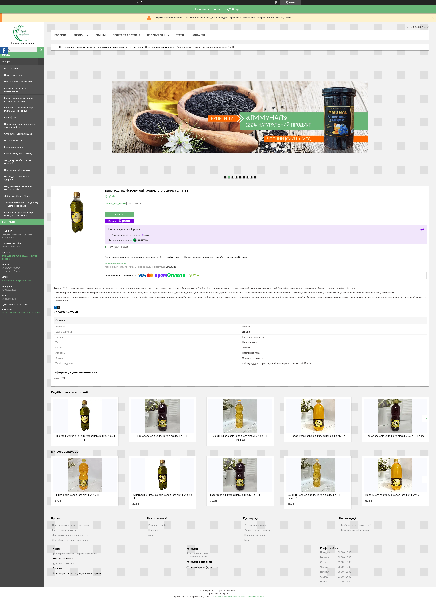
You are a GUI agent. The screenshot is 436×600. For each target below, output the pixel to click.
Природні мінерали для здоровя (16, 178)
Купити (119, 214)
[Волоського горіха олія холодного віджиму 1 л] (318, 416)
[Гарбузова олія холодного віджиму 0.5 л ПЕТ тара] (395, 416)
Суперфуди (10, 117)
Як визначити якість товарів (355, 530)
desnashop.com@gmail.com (16, 280)
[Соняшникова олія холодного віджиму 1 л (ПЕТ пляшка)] (240, 416)
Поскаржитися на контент (224, 597)
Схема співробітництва (257, 530)
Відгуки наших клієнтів (64, 530)
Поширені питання (254, 534)
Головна (60, 35)
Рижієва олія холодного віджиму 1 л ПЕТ (78, 494)
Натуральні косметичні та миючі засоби (18, 188)
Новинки (100, 35)
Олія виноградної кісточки (159, 47)
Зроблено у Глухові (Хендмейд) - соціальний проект (21, 204)
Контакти (198, 35)
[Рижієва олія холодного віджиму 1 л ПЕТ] (85, 475)
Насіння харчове (13, 74)
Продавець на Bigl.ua (218, 594)
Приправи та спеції (14, 140)
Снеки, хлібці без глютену (18, 153)
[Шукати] (40, 49)
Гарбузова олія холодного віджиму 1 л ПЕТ (162, 435)
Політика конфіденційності (251, 597)
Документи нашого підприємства (70, 534)
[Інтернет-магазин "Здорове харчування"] (22, 33)
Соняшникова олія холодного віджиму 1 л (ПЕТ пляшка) (315, 496)
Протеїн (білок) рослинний (18, 81)
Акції (150, 534)
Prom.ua (234, 590)
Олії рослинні (11, 68)
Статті (180, 35)
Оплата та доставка (255, 525)
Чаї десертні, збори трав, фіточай (18, 162)
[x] (58, 308)
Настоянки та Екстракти (17, 169)
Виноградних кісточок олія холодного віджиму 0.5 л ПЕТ (162, 496)
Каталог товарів (157, 525)
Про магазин (156, 35)
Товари (6, 61)
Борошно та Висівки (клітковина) (15, 90)
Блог (246, 539)
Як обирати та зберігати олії (355, 525)
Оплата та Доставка (126, 35)
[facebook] (55, 308)
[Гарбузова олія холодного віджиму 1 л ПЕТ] (162, 416)
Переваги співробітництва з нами (70, 525)
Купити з (113, 221)
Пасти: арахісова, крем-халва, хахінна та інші (20, 125)
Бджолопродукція (13, 146)
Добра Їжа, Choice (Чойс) (17, 196)
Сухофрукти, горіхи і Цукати (19, 133)
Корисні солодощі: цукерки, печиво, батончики (19, 99)
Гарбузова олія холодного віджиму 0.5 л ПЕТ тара (395, 435)
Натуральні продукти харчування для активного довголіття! (92, 47)
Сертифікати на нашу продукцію (70, 539)
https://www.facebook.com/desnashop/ (22, 312)
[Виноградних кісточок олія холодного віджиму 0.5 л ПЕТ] (85, 416)
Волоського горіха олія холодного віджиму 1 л (318, 435)
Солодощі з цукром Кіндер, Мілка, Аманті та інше (18, 109)
